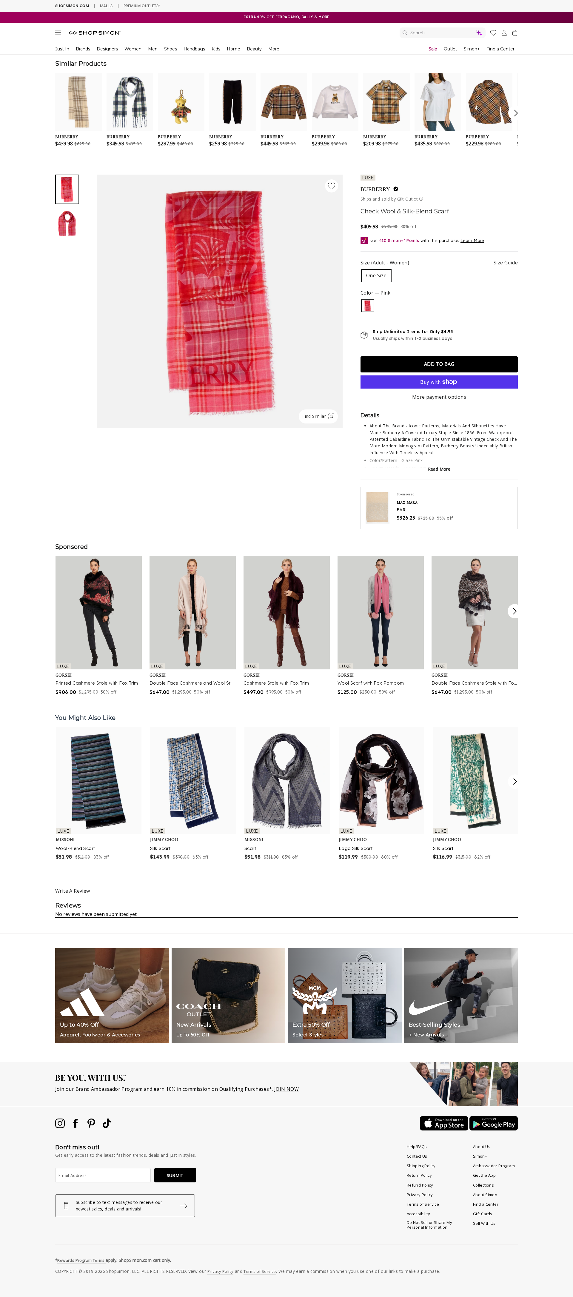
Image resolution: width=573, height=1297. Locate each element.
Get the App (484, 1175)
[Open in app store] (444, 1128)
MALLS (106, 5)
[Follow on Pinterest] (92, 1126)
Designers (107, 49)
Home (233, 49)
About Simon (485, 1194)
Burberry (375, 189)
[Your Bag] (515, 34)
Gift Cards (482, 1213)
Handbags (194, 49)
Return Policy (419, 1175)
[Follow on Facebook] (76, 1126)
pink (368, 306)
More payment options (439, 397)
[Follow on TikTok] (107, 1126)
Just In (62, 49)
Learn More (472, 240)
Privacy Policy (420, 1194)
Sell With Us (484, 1223)
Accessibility (418, 1213)
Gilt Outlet (407, 199)
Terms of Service (423, 1204)
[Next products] (515, 781)
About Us (481, 1146)
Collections (483, 1185)
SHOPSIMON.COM (72, 6)
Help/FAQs (417, 1146)
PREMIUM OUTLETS (142, 5)
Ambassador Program (494, 1165)
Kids (216, 49)
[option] (220, 301)
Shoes (170, 49)
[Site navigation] (58, 34)
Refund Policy (420, 1185)
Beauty (254, 49)
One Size (376, 275)
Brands (83, 49)
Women (132, 49)
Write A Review (72, 891)
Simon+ (472, 49)
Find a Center (500, 49)
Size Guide (506, 262)
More (273, 49)
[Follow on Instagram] (60, 1126)
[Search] (443, 32)
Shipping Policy (421, 1165)
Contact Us (417, 1156)
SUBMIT (175, 1175)
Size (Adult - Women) (439, 262)
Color (375, 292)
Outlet (450, 49)
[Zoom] (220, 299)
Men (153, 49)
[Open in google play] (493, 1128)
